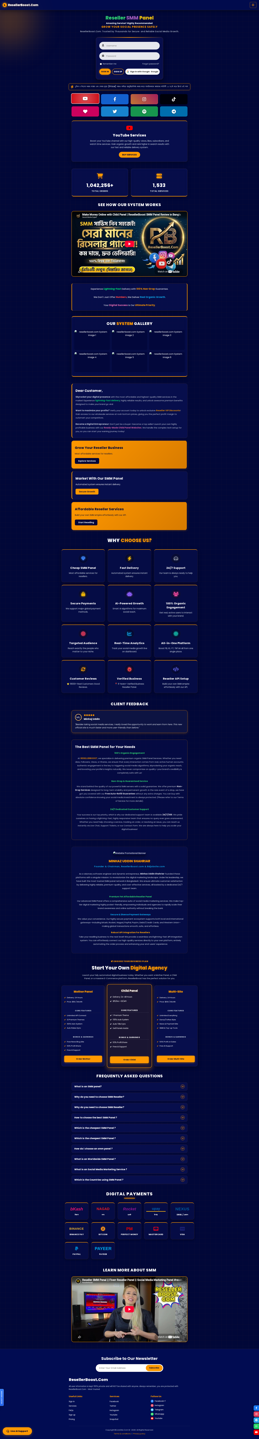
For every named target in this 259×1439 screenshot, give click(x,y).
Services (72, 1406)
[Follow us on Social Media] (256, 1408)
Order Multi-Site (175, 1059)
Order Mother (83, 1059)
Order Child (129, 1059)
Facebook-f (160, 1401)
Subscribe (154, 1368)
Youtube (113, 1415)
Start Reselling (86, 522)
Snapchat (114, 1419)
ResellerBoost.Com (23, 5)
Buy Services (129, 154)
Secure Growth (87, 491)
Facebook (114, 1401)
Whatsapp (159, 1414)
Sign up (118, 71)
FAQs (71, 1410)
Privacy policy (139, 1434)
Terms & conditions (122, 1434)
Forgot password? (150, 64)
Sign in (105, 71)
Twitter (113, 1406)
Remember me (109, 64)
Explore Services (87, 461)
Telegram (159, 1409)
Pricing (72, 1419)
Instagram (114, 1410)
